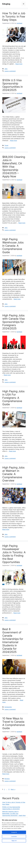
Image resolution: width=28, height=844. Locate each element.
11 (9, 789)
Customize (14, 836)
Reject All (14, 840)
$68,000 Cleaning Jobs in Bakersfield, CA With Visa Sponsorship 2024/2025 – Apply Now (13, 166)
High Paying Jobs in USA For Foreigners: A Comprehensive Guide (13, 398)
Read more (18, 64)
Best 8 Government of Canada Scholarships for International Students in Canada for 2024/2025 (12, 640)
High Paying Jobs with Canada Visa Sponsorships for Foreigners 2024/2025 (13, 322)
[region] (14, 831)
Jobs (5, 69)
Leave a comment (10, 71)
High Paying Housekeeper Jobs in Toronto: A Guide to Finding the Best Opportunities (14, 554)
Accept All (14, 832)
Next (13, 789)
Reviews (7, 778)
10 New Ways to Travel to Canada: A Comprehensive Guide (13, 723)
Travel (6, 145)
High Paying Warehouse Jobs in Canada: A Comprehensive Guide (13, 246)
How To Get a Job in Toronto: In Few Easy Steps (13, 16)
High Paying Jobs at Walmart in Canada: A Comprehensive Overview (13, 474)
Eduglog (6, 4)
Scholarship (8, 707)
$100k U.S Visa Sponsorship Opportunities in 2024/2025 (12, 85)
